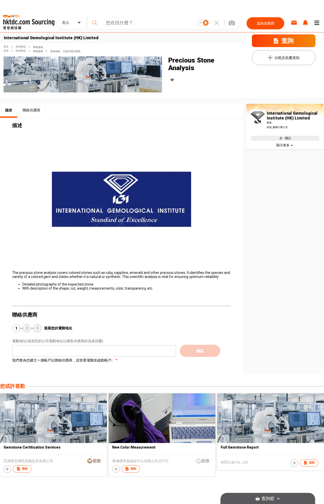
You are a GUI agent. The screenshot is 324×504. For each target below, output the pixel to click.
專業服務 (38, 47)
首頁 (6, 46)
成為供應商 (265, 23)
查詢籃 (267, 498)
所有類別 (21, 46)
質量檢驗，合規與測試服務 (65, 51)
